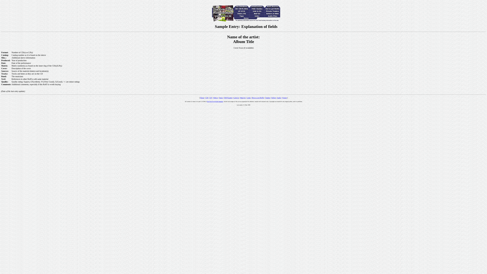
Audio (279, 98)
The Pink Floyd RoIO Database (215, 101)
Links (249, 98)
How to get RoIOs (258, 98)
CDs (206, 98)
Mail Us (243, 98)
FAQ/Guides (228, 98)
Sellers (273, 98)
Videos (215, 98)
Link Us (236, 98)
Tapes (221, 98)
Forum (284, 98)
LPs (211, 98)
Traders (267, 98)
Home (202, 98)
